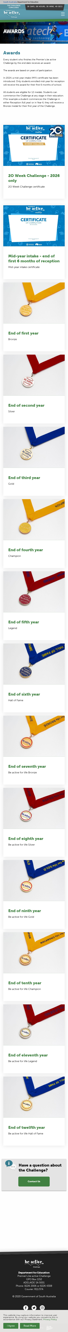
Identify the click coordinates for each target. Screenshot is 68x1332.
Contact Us (34, 1181)
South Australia (10, 2)
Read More (30, 1325)
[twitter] (34, 1307)
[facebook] (25, 1307)
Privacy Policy (50, 1319)
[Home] (25, 14)
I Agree (11, 1325)
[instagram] (42, 1307)
